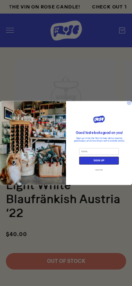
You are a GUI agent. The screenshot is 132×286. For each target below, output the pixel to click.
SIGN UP (99, 160)
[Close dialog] (129, 103)
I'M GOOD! (99, 169)
